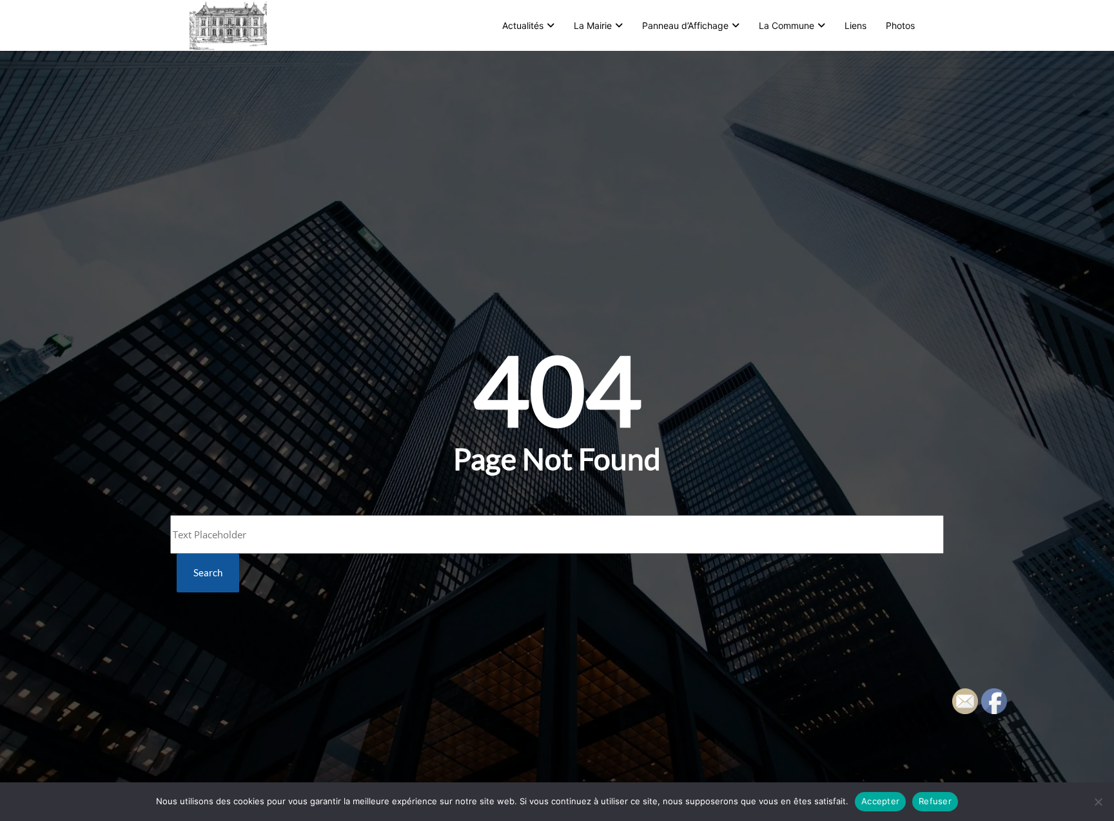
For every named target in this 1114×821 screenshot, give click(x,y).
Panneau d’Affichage (685, 25)
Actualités (522, 25)
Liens (855, 25)
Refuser (935, 801)
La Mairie (593, 25)
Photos (900, 25)
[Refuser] (1097, 801)
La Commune (786, 25)
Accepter (880, 801)
